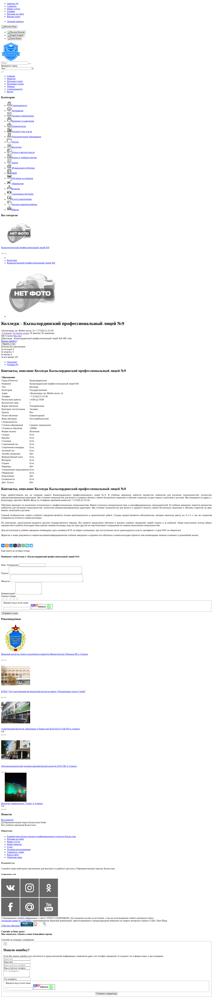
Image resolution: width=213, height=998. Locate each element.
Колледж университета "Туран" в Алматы (22, 803)
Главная (11, 76)
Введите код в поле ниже (15, 603)
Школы (15, 209)
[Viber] (19, 545)
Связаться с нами (15, 852)
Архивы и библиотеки (23, 116)
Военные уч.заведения (23, 121)
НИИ (14, 173)
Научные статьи (15, 81)
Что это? (17, 336)
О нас (10, 847)
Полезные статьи (15, 84)
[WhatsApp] (23, 545)
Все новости (7, 820)
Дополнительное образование (26, 136)
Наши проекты (14, 844)
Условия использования (18, 849)
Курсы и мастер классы (23, 152)
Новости (11, 78)
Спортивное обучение (22, 194)
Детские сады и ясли (22, 131)
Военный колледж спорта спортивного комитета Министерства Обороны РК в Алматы (44, 654)
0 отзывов (7, 333)
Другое (15, 142)
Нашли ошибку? (9, 341)
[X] (15, 545)
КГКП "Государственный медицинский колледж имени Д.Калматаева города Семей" (43, 691)
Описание (12, 362)
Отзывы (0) (12, 364)
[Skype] (27, 545)
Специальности (14, 89)
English (20, 35)
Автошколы (17, 110)
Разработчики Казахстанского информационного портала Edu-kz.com (41, 836)
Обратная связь (14, 857)
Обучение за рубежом (22, 178)
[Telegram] (31, 545)
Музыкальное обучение (23, 168)
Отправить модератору (106, 994)
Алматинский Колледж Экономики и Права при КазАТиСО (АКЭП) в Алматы (40, 729)
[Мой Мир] (11, 545)
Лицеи (15, 162)
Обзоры (11, 86)
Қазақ (18, 38)
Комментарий (8, 593)
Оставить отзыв (21, 333)
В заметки (35, 333)
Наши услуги (13, 841)
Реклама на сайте (15, 839)
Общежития (17, 183)
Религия (16, 189)
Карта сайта (13, 854)
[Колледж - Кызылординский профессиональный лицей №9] (32, 316)
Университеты (19, 126)
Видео (10, 91)
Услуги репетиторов (22, 199)
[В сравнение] (2, 253)
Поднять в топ (8, 344)
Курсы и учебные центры (24, 157)
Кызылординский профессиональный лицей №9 (25, 247)
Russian (21, 32)
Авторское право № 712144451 (16, 920)
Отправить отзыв (9, 613)
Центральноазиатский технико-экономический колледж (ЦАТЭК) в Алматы (39, 766)
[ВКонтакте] (3, 545)
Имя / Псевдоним (9, 565)
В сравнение (48, 333)
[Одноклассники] (7, 545)
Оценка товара (8, 596)
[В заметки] (5, 253)
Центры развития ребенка (24, 204)
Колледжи (17, 147)
